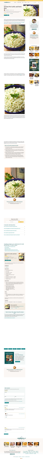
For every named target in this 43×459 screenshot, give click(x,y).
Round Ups (30, 452)
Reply (6, 417)
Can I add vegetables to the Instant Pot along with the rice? (12, 228)
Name (5, 396)
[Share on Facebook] (6, 348)
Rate (9, 260)
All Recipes (35, 453)
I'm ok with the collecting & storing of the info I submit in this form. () (13, 401)
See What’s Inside (17, 361)
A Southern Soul (16, 456)
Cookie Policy (20, 456)
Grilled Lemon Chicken (8, 248)
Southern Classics (31, 453)
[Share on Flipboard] (15, 348)
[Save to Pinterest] (10, 348)
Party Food (28, 452)
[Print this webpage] (23, 348)
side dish (20, 74)
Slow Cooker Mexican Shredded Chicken (10, 246)
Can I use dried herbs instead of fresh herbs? (10, 230)
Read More (19, 452)
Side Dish (35, 452)
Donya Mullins (8, 257)
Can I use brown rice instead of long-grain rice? (10, 226)
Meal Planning (24, 452)
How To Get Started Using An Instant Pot (10, 317)
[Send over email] (19, 348)
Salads (33, 452)
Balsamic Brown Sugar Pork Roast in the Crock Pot (11, 249)
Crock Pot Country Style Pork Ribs (16, 22)
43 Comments (11, 13)
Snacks (37, 452)
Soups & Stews (27, 453)
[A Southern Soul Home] (7, 2)
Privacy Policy (20, 401)
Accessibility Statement (27, 456)
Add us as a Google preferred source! (21, 0)
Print (5, 260)
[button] (4, 13)
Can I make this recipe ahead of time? (9, 232)
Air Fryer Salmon (7, 247)
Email (15, 396)
